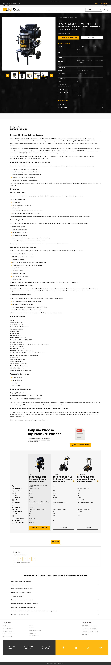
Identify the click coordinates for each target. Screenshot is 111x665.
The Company (6, 625)
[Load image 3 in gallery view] (29, 75)
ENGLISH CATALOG (11, 647)
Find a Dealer (92, 37)
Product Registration (101, 3)
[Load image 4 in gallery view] (37, 75)
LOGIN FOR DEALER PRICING (68, 37)
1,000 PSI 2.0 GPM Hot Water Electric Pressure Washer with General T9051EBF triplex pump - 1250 (37, 479)
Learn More (63, 527)
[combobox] (93, 9)
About (31, 625)
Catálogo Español (46, 647)
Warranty (31, 628)
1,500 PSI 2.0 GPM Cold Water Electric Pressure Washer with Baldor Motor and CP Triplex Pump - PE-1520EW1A (87, 479)
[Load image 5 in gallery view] (44, 75)
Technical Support (8, 636)
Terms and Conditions (35, 630)
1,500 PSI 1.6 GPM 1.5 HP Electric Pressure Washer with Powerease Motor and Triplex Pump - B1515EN (62, 479)
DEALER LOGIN (6, 3)
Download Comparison (81, 444)
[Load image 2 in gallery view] (22, 75)
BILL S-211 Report (34, 635)
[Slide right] (51, 75)
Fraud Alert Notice (55, 1)
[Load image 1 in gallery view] (14, 75)
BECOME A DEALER (15, 3)
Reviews (55, 542)
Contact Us (85, 634)
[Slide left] (7, 75)
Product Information (8, 631)
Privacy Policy (33, 633)
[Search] (100, 9)
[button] (33, 10)
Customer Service (8, 628)
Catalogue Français (28, 647)
